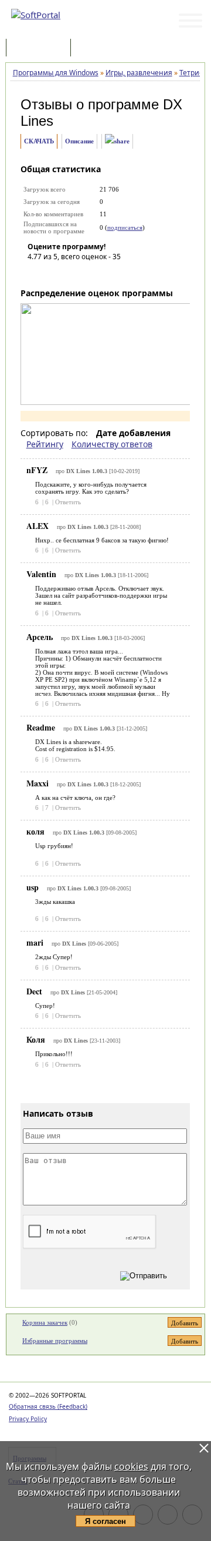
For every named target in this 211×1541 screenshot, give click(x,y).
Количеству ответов (112, 444)
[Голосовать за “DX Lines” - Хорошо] (89, 273)
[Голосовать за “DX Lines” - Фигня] (36, 273)
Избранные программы (54, 1340)
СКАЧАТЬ (39, 141)
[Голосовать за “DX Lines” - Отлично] (106, 273)
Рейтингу (44, 444)
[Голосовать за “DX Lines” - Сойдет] (71, 273)
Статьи (99, 48)
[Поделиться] (117, 141)
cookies (131, 1466)
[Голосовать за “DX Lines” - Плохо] (54, 273)
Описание (79, 141)
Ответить (68, 501)
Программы (41, 48)
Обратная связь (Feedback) (48, 1406)
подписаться (124, 227)
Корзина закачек (44, 1322)
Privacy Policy (28, 1419)
